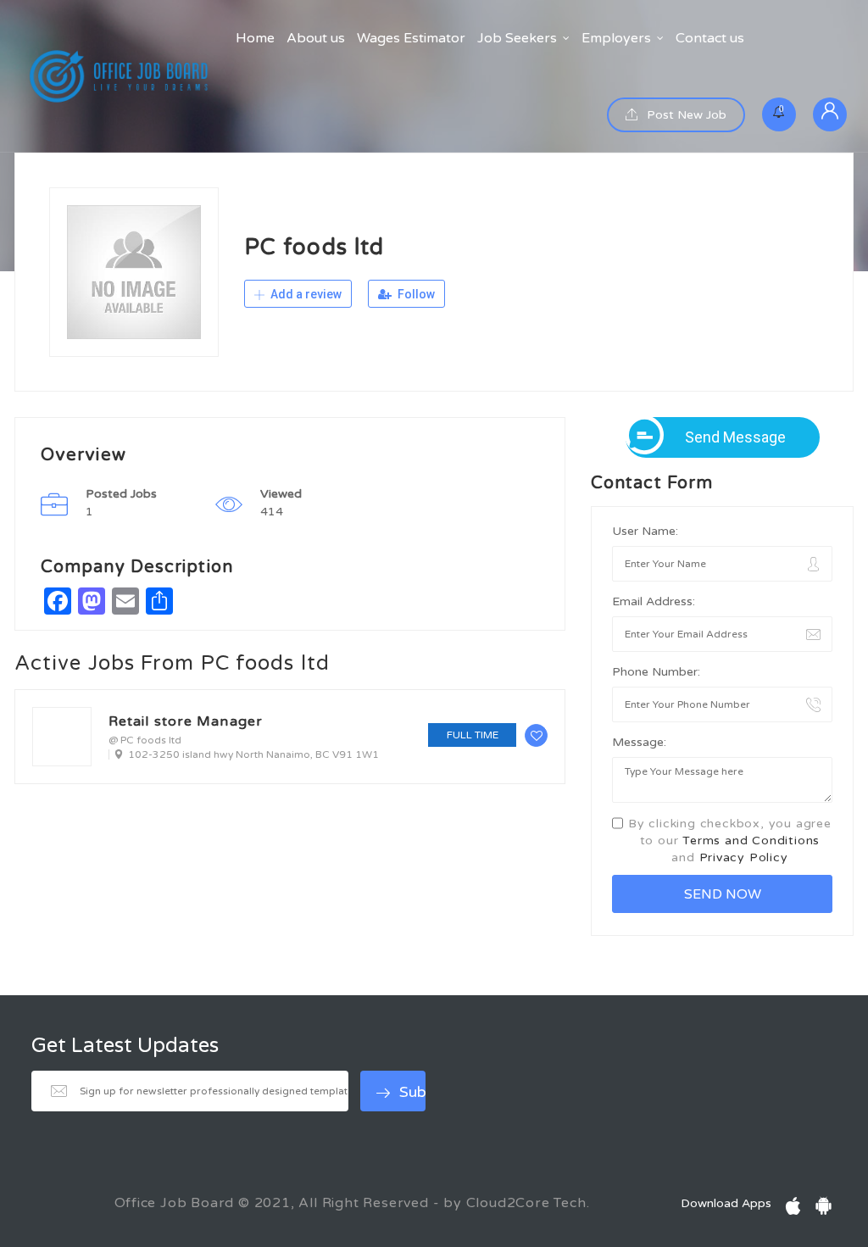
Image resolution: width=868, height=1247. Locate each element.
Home (255, 38)
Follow (415, 294)
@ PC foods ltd (144, 740)
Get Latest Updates (125, 1046)
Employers (616, 38)
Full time (472, 735)
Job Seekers (517, 38)
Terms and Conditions (751, 840)
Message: (639, 742)
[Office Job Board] (119, 76)
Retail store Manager (185, 721)
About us (316, 38)
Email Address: (653, 601)
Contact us (710, 38)
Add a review (305, 294)
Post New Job (684, 115)
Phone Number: (656, 672)
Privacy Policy (743, 857)
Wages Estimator (411, 38)
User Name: (645, 531)
